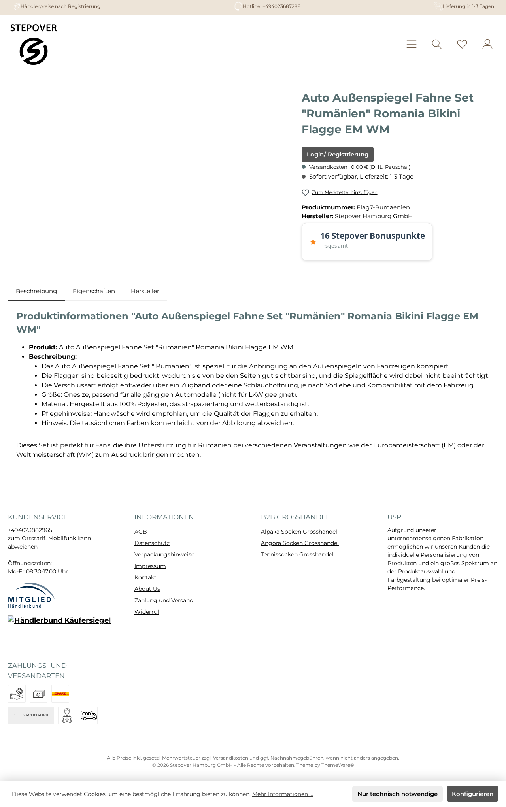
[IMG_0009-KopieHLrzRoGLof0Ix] (151, 175)
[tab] (36, 291)
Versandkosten (230, 758)
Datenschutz (152, 543)
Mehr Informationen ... (282, 794)
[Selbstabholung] (67, 715)
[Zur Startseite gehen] (33, 44)
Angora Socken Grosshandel (300, 543)
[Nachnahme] (89, 715)
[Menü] (411, 44)
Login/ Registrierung (337, 154)
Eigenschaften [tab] (94, 291)
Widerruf (146, 611)
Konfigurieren (472, 794)
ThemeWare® (337, 765)
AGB (140, 531)
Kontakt (145, 577)
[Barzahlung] (38, 694)
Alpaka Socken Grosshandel (299, 531)
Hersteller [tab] (145, 291)
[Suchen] (436, 44)
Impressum (150, 565)
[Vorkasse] (17, 694)
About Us (147, 588)
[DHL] (60, 694)
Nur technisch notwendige (397, 794)
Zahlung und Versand (163, 600)
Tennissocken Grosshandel (297, 554)
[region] (151, 175)
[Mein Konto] (487, 44)
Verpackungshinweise (164, 554)
